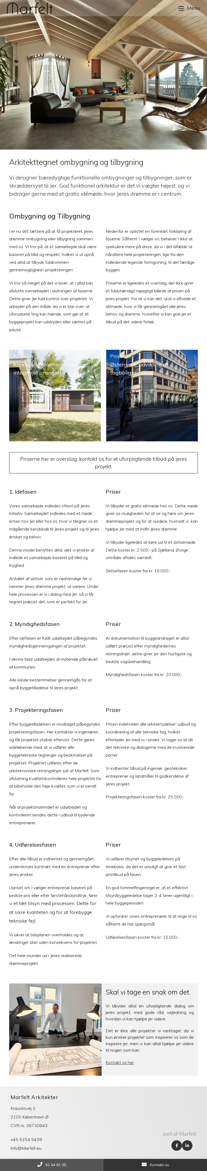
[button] (103, 462)
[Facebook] (176, 1145)
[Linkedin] (187, 1145)
